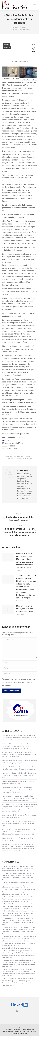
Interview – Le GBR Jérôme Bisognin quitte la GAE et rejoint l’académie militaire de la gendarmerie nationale (19, 768)
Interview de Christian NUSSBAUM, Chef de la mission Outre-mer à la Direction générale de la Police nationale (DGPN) (18, 946)
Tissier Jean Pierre (10, 873)
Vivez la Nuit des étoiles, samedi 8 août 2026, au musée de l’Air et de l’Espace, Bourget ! (19, 762)
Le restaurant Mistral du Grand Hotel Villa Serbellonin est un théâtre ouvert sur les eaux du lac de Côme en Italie (18, 823)
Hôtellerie (7, 47)
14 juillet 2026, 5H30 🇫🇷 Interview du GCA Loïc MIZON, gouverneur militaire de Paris (19, 782)
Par (29, 456)
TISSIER (6, 890)
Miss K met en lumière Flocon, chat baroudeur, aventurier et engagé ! (24, 609)
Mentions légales (8, 1031)
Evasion (6, 44)
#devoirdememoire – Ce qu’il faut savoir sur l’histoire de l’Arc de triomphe (18, 839)
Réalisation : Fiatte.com (22, 1031)
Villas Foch (6, 440)
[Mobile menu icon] (34, 5)
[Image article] (8, 557)
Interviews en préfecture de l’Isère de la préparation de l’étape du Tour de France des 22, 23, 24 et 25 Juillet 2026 (19, 775)
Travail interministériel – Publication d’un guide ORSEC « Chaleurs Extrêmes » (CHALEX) (19, 816)
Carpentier (7, 936)
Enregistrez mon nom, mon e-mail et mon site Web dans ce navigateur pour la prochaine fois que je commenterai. (19, 682)
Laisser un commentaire (24, 458)
